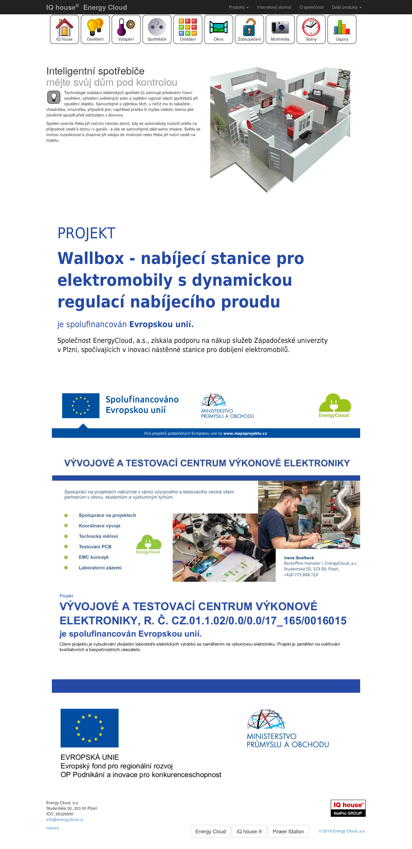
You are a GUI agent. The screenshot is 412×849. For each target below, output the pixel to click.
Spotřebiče (156, 39)
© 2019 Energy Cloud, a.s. (342, 830)
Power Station (288, 831)
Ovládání (188, 39)
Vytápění (126, 39)
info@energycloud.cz (65, 819)
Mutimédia (280, 39)
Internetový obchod (274, 7)
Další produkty (345, 7)
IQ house (62, 7)
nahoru (52, 828)
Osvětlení (95, 39)
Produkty (237, 7)
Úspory (342, 39)
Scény (311, 39)
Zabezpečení (249, 39)
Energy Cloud (105, 7)
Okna (218, 39)
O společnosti (312, 7)
